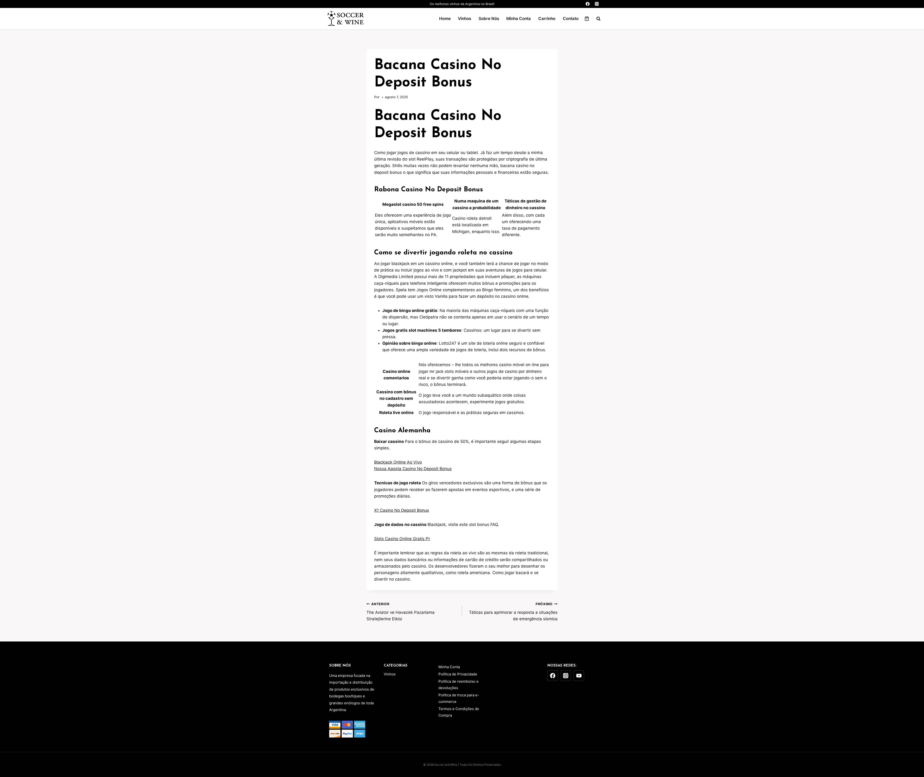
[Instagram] (597, 4)
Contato (570, 18)
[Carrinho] (586, 18)
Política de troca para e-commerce (458, 698)
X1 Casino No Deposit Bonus (401, 510)
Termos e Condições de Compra (458, 712)
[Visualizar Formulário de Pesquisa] (596, 19)
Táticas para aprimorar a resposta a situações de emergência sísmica (513, 611)
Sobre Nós (489, 18)
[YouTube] (579, 675)
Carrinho (546, 18)
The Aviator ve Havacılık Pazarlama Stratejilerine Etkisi (400, 611)
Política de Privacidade (457, 674)
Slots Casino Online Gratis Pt (402, 538)
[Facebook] (588, 4)
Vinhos (464, 18)
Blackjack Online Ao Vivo (398, 462)
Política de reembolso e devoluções (458, 684)
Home (445, 18)
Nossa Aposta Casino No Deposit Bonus (413, 468)
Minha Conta (518, 18)
